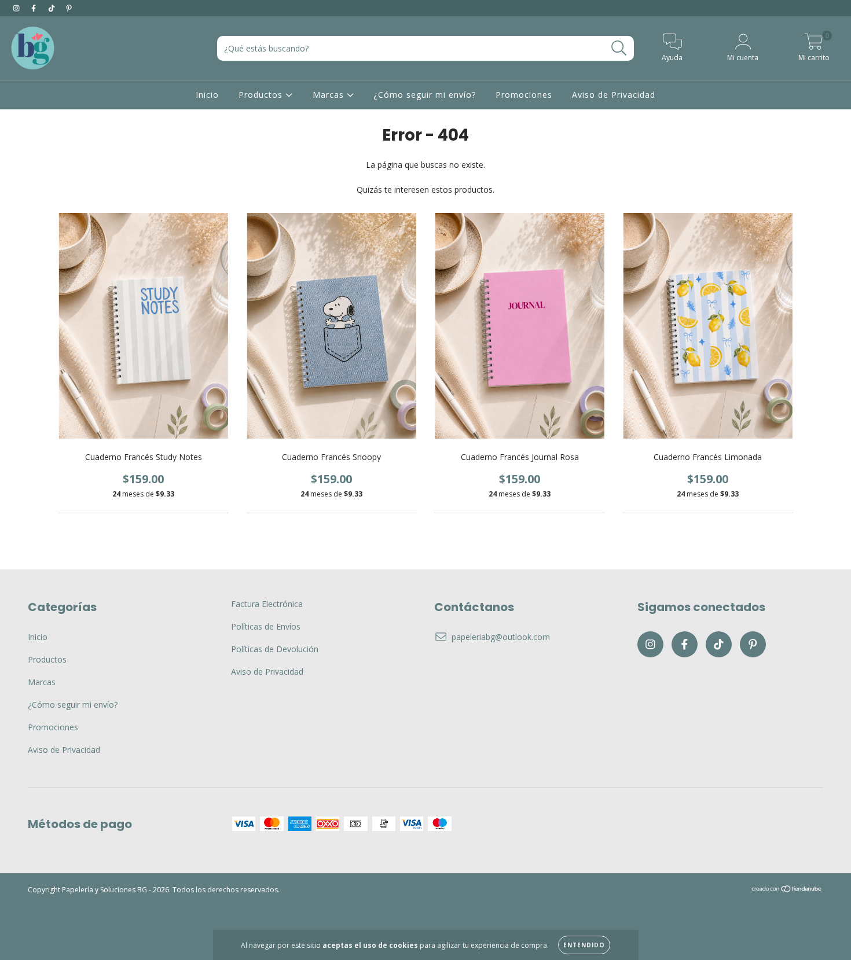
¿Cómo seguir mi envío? (424, 94)
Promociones (524, 94)
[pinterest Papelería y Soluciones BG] (68, 7)
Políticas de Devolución (274, 648)
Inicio (207, 94)
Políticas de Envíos (265, 626)
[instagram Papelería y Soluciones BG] (17, 7)
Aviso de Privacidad (613, 94)
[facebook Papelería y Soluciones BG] (34, 7)
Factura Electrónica (267, 603)
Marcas (330, 94)
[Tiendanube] (787, 890)
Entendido (584, 945)
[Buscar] (619, 48)
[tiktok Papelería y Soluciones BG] (52, 7)
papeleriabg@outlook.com (501, 636)
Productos (262, 94)
